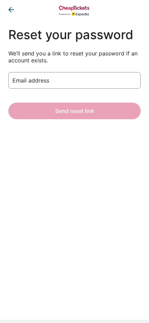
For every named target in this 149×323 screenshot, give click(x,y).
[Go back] (11, 9)
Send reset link (74, 110)
